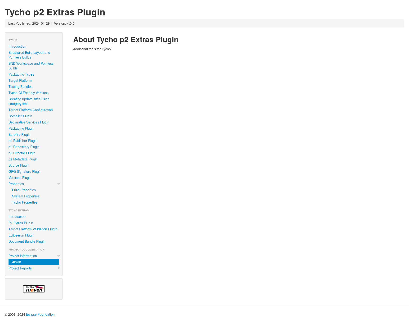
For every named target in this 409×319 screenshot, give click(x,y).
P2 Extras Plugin (21, 222)
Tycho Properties (24, 202)
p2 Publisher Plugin (23, 140)
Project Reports (20, 268)
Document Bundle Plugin (27, 241)
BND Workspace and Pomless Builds (31, 65)
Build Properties (24, 189)
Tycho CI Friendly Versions (29, 92)
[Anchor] (182, 39)
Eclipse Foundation (40, 314)
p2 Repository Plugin (24, 146)
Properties (16, 183)
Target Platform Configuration (31, 109)
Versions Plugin (20, 177)
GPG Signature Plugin (25, 171)
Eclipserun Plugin (21, 235)
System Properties (26, 196)
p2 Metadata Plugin (23, 159)
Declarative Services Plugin (29, 122)
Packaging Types (21, 74)
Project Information (23, 255)
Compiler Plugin (20, 116)
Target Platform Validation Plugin (33, 229)
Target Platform (20, 80)
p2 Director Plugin (22, 152)
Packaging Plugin (21, 128)
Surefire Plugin (20, 134)
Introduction (17, 46)
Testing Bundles (20, 86)
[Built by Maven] (33, 288)
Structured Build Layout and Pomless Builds (29, 54)
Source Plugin (19, 165)
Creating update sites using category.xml (29, 101)
